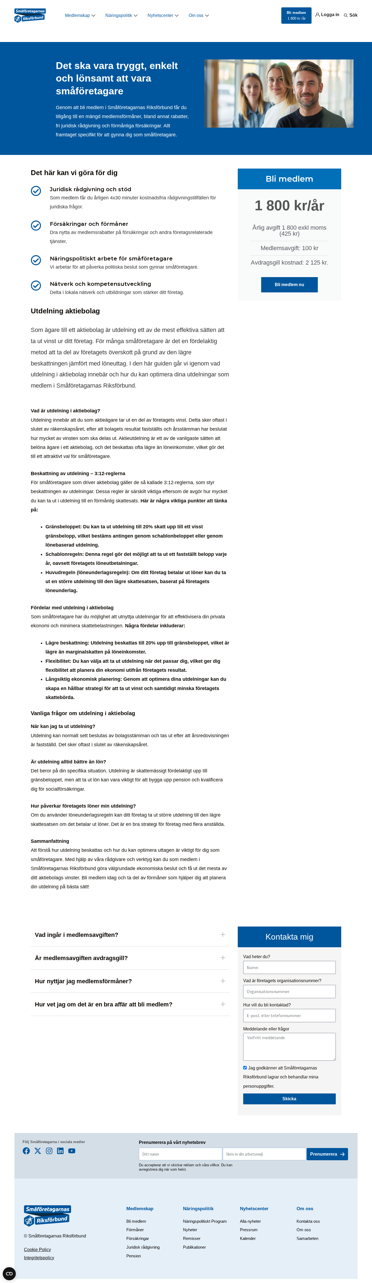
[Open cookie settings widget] (9, 1273)
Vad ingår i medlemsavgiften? (76, 934)
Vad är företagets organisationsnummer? (282, 980)
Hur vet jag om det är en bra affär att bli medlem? (103, 1004)
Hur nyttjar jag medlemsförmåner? (83, 981)
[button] (130, 936)
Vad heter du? (256, 956)
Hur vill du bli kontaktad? (267, 1005)
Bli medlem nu (289, 284)
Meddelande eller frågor (266, 1029)
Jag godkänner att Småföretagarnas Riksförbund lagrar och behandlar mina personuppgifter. (280, 1077)
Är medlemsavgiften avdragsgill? (81, 958)
